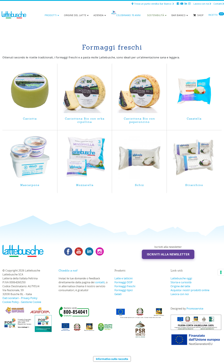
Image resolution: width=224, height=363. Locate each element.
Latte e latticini (123, 278)
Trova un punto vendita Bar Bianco (152, 3)
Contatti (218, 3)
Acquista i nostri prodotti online (190, 290)
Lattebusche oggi (181, 278)
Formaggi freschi (124, 286)
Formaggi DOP (123, 282)
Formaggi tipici (123, 290)
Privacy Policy (29, 298)
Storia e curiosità (181, 282)
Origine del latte (180, 286)
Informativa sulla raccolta (112, 359)
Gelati (118, 294)
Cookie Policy (10, 302)
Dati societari (10, 298)
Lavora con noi (201, 3)
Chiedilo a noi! (68, 270)
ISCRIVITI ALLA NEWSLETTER (168, 254)
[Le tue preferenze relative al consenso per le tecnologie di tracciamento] (221, 272)
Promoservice (194, 308)
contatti (100, 282)
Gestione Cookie (31, 302)
